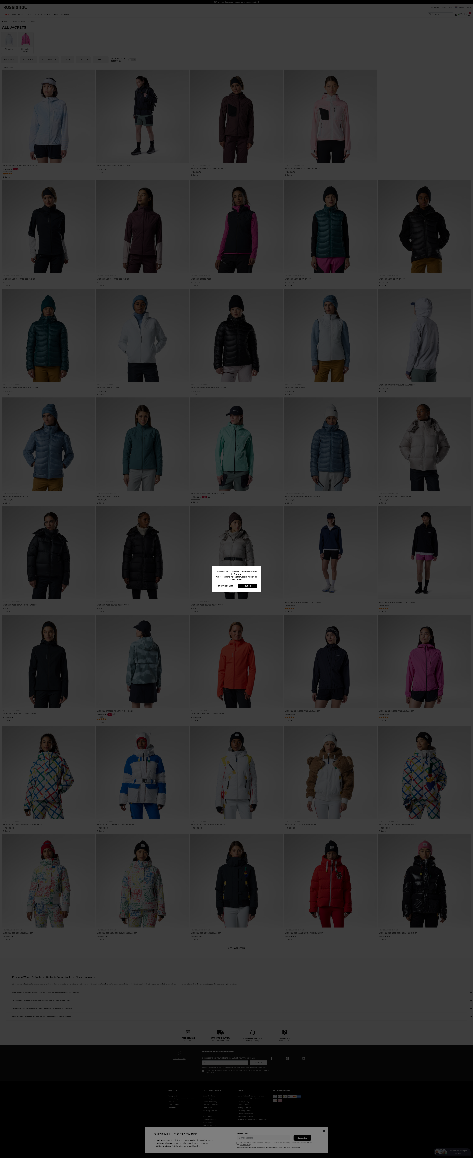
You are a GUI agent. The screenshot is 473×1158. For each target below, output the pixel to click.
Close (248, 586)
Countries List (225, 586)
